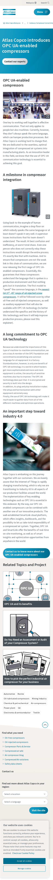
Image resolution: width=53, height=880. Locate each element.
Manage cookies (24, 868)
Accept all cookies (24, 861)
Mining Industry (39, 698)
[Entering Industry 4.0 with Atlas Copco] (24, 23)
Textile (36, 712)
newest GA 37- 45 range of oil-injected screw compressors (26, 293)
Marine (21, 693)
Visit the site (38, 810)
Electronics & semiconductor (17, 712)
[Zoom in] (26, 104)
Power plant (9, 707)
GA (19, 707)
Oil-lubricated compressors (16, 698)
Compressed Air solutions (17, 759)
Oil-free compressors (15, 737)
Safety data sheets (13, 763)
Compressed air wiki (14, 750)
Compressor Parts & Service (17, 746)
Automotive (9, 693)
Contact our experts (14, 61)
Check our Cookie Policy (23, 853)
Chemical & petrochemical (16, 703)
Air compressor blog (14, 755)
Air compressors (38, 703)
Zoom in (48, 116)
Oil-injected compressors (16, 742)
